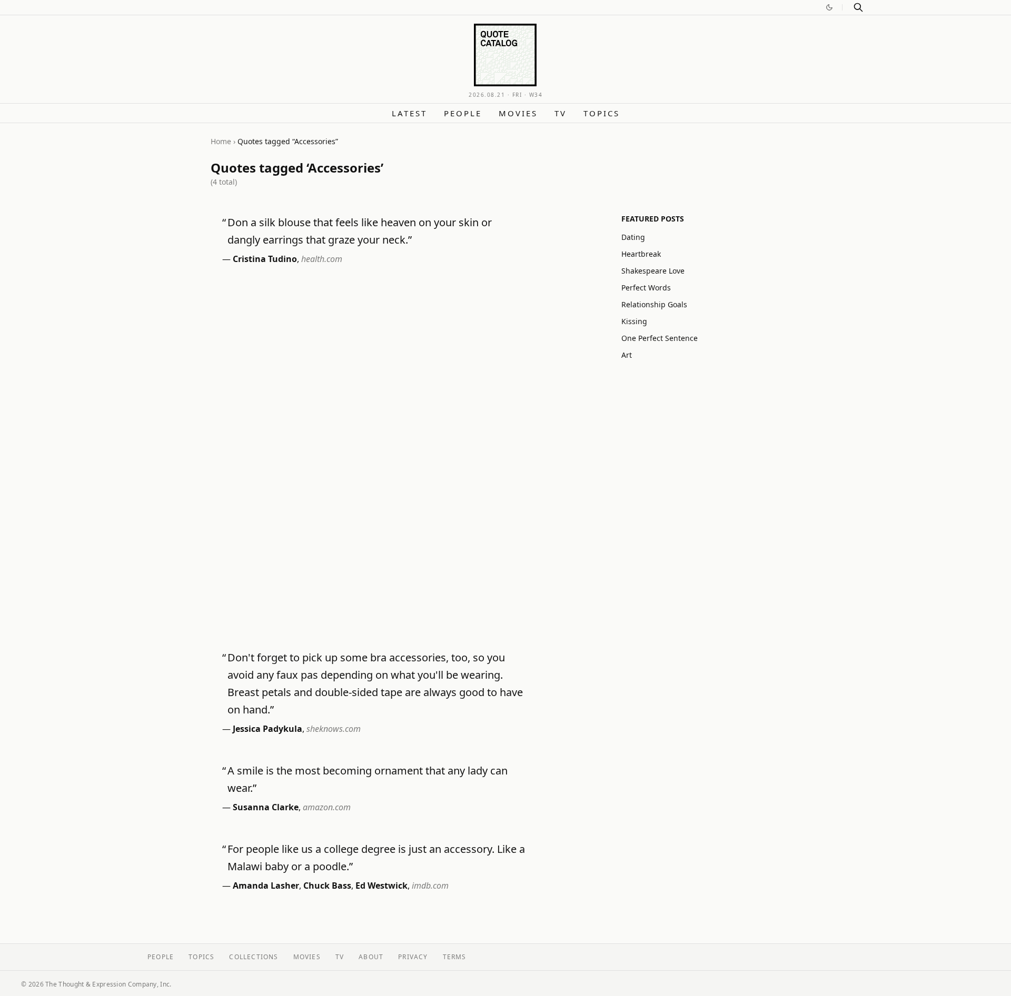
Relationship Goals (654, 304)
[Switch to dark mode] (829, 7)
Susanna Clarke (266, 807)
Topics (601, 113)
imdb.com (430, 885)
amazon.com (327, 807)
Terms (455, 956)
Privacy (413, 956)
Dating (633, 237)
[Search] (858, 7)
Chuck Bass (327, 885)
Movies (518, 113)
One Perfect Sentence (659, 338)
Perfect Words (646, 288)
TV (560, 113)
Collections (253, 956)
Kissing (634, 321)
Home (221, 141)
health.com (321, 259)
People (463, 113)
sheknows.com (333, 729)
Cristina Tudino (265, 259)
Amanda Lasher (266, 885)
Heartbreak (641, 254)
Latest (409, 113)
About (371, 956)
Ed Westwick (381, 885)
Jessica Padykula (267, 729)
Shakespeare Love (653, 271)
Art (626, 355)
